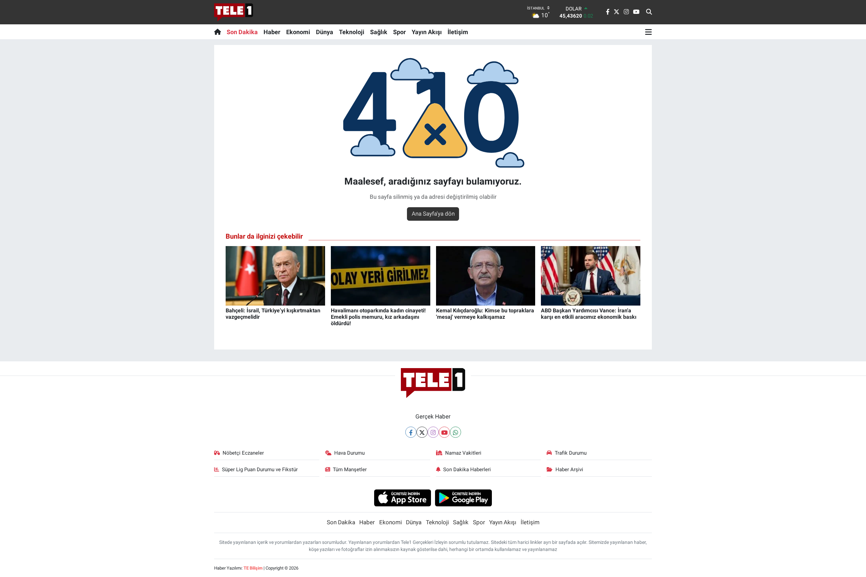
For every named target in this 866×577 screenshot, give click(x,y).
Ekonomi (298, 31)
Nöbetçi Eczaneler (243, 453)
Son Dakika (242, 31)
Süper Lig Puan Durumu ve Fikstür (260, 469)
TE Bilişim (253, 568)
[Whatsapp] (455, 432)
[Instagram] (433, 432)
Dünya (324, 31)
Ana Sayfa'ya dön (433, 213)
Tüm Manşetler (350, 469)
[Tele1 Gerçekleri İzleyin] (233, 12)
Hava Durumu (349, 453)
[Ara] (649, 12)
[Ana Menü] (648, 31)
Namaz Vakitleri (463, 453)
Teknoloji (351, 31)
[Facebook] (410, 432)
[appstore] (402, 497)
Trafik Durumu (571, 453)
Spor (399, 31)
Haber (272, 31)
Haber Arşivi (569, 469)
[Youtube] (444, 432)
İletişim (458, 31)
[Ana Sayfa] (219, 31)
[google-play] (464, 497)
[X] (422, 432)
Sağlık (378, 31)
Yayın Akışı (427, 31)
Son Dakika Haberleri (467, 469)
